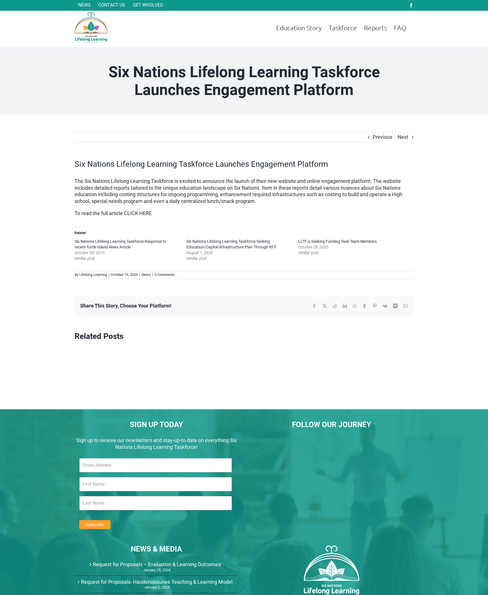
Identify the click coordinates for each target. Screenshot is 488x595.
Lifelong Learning (93, 274)
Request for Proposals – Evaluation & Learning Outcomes (157, 564)
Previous (382, 137)
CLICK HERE (138, 213)
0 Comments (164, 274)
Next (403, 137)
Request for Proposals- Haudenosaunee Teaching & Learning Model (156, 582)
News (146, 274)
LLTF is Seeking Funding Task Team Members (337, 241)
